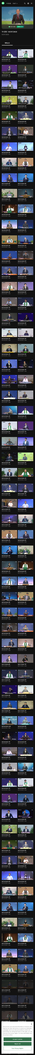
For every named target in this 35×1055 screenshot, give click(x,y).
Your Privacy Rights (17, 1048)
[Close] (31, 1024)
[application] (17, 15)
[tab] (7, 43)
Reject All (18, 1044)
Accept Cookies (17, 1039)
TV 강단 (4, 32)
